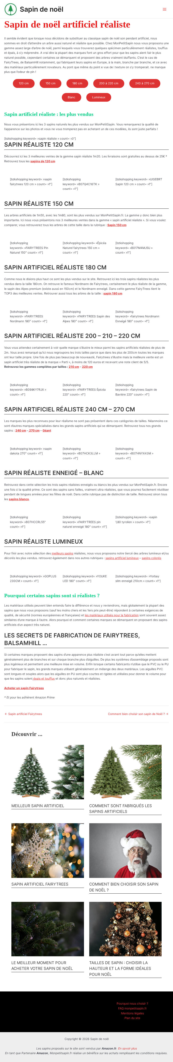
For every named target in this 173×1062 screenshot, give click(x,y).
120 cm (24, 83)
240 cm (20, 430)
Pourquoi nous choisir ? (132, 1003)
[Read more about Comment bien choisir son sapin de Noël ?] (125, 850)
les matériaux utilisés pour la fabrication (112, 615)
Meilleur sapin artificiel (37, 805)
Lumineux (98, 97)
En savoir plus (127, 1048)
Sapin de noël (41, 9)
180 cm (77, 83)
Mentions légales (132, 1013)
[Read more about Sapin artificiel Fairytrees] (47, 850)
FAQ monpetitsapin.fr (132, 1008)
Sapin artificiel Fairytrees (23, 714)
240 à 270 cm (144, 83)
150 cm (50, 83)
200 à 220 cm (108, 83)
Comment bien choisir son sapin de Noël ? (138, 714)
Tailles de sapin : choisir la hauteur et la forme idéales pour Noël (120, 968)
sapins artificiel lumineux (122, 558)
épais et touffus (43, 678)
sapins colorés (151, 558)
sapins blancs (19, 499)
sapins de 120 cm (42, 161)
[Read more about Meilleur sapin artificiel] (47, 771)
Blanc (71, 97)
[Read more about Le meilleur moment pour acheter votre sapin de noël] (47, 928)
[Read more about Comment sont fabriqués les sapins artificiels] (125, 771)
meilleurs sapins (62, 553)
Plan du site (132, 1018)
